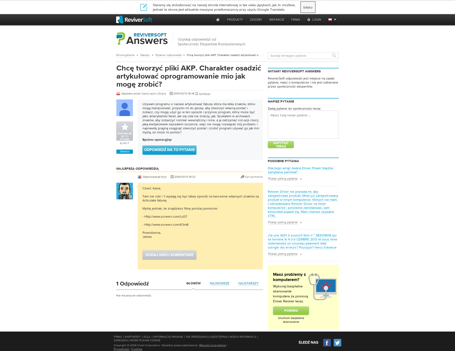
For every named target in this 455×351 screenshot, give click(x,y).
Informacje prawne (168, 336)
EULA (147, 336)
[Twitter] (337, 346)
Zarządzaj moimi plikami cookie (137, 340)
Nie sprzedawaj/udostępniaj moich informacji (221, 336)
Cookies (136, 349)
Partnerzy (133, 336)
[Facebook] (327, 346)
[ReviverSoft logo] (134, 19)
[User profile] (124, 197)
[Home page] (217, 19)
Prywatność (121, 349)
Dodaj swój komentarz (169, 255)
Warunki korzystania (212, 345)
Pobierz (291, 310)
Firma (118, 336)
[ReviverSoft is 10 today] (207, 19)
